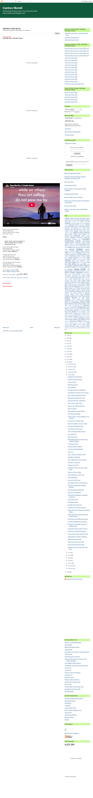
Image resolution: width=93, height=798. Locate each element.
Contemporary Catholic (73, 241)
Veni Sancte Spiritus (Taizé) (70, 194)
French (83, 255)
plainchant (67, 300)
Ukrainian (67, 324)
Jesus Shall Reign (72, 477)
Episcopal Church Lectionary (72, 656)
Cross (77, 244)
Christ (88, 234)
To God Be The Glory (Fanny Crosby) (77, 528)
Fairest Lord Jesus (73, 437)
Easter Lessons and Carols (79, 247)
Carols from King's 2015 (71, 58)
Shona (72, 314)
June (69, 555)
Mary (66, 285)
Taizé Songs (68, 684)
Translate (76, 111)
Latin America (67, 277)
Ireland (85, 267)
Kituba (69, 274)
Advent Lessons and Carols (78, 218)
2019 (68, 338)
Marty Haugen (86, 283)
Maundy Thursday (69, 286)
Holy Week (72, 264)
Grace (88, 259)
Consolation (86, 239)
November (71, 366)
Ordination (87, 294)
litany (83, 278)
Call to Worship (77, 229)
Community (68, 239)
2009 (68, 572)
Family (70, 252)
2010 (68, 362)
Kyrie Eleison (76, 274)
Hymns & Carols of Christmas (72, 672)
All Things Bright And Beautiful (76, 490)
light (80, 279)
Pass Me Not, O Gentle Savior (76, 421)
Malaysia (67, 283)
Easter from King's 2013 (71, 97)
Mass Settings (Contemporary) (77, 285)
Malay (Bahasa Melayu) (83, 282)
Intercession (68, 267)
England (71, 249)
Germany (75, 257)
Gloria (84, 257)
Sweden (71, 319)
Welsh (88, 326)
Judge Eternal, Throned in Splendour (77, 536)
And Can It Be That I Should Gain (76, 400)
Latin (88, 275)
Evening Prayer (79, 251)
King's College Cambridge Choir (73, 710)
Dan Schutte (82, 244)
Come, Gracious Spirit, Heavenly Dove (78, 534)
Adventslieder (68, 645)
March (70, 563)
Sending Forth (68, 313)
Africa (78, 219)
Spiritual (75, 316)
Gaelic (66, 257)
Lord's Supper (82, 280)
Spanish (70, 316)
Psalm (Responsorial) (80, 303)
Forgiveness (73, 255)
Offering (72, 294)
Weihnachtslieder (69, 691)
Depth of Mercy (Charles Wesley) (76, 411)
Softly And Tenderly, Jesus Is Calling (77, 423)
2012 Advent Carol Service (72, 37)
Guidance (82, 260)
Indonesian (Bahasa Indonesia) (81, 265)
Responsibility (73, 307)
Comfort (8, 277)
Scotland (88, 311)
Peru (79, 297)
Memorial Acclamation (85, 286)
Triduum (79, 321)
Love (88, 280)
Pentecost (74, 297)
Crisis (74, 244)
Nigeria (71, 292)
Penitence (67, 297)
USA (27, 277)
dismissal (88, 245)
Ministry (74, 288)
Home (31, 327)
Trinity (84, 321)
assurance (71, 224)
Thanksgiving (72, 321)
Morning (78, 289)
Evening (72, 251)
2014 (68, 351)
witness (75, 327)
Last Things (82, 275)
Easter (70, 247)
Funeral (88, 255)
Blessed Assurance (73, 384)
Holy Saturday (84, 262)
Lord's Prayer (73, 280)
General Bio (68, 128)
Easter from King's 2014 (71, 94)
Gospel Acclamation (81, 259)
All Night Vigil (75, 221)
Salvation (74, 311)
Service (84, 313)
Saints (69, 311)
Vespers (88, 324)
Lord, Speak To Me (73, 499)
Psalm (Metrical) (69, 303)
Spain (66, 316)
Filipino (80, 254)
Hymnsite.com (68, 675)
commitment (79, 237)
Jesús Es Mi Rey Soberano (75, 446)
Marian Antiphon (77, 283)
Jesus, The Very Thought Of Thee (77, 454)
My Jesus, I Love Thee (74, 462)
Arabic (77, 223)
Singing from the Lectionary (74, 579)
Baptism (88, 224)
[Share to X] (23, 274)
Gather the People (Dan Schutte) (72, 173)
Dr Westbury (68, 703)
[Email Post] (17, 274)
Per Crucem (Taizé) (68, 182)
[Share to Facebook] (25, 274)
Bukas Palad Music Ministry (72, 647)
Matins (88, 285)
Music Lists (84, 291)
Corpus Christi (86, 242)
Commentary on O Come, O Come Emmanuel (77, 652)
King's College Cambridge (74, 272)
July (69, 552)
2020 (68, 335)
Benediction (82, 226)
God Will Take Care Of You (75, 505)
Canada (67, 230)
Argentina (82, 223)
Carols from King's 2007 (71, 72)
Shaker (88, 313)
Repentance (86, 305)
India (66, 265)
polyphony (76, 300)
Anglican (67, 223)
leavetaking (82, 277)
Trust (24, 277)
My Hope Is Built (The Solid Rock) (77, 390)
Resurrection (82, 307)
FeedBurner (81, 156)
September (71, 372)
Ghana (80, 257)
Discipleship (82, 245)
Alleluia (82, 221)
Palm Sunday (78, 295)
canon (71, 230)
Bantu (84, 224)
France (79, 255)
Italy (65, 269)
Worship (83, 327)
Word (79, 327)
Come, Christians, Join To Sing (76, 475)
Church (83, 235)
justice (83, 270)
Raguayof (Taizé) (69, 717)
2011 (68, 359)
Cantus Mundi (12, 8)
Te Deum (87, 319)
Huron (88, 264)
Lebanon (67, 278)
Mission (73, 289)
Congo (79, 239)
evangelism (67, 251)
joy (80, 270)
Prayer (66, 302)
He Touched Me (72, 387)
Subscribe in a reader (70, 143)
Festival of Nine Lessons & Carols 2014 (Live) (77, 51)
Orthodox (67, 296)
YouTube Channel (69, 135)
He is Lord (70, 452)
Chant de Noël (68, 649)
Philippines (67, 299)
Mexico (70, 288)
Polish (72, 300)
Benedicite (76, 226)
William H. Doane (11, 271)
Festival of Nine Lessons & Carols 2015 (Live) (77, 48)
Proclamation (75, 302)
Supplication (81, 317)
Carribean (67, 232)
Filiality (76, 254)
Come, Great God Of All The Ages (77, 395)
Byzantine (67, 229)
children (75, 234)
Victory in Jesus (72, 382)
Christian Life (68, 235)
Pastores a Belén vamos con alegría (73, 197)
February (70, 565)
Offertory (77, 294)
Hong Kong (79, 264)
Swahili (66, 319)
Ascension (87, 223)
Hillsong (78, 262)
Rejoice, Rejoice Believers (75, 539)
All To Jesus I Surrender (74, 414)
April (69, 560)
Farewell (73, 252)
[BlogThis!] (21, 274)
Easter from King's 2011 (71, 102)
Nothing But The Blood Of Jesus (76, 398)
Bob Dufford (74, 227)
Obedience (67, 294)
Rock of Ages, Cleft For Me (75, 403)
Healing (74, 262)
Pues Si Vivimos (72, 408)
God (88, 257)
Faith (15, 277)
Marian (71, 283)
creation (67, 244)
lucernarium (68, 282)
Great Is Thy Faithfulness (74, 492)
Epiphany (87, 249)
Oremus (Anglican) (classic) (72, 679)
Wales (77, 326)
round (75, 308)
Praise (88, 300)
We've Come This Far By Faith (76, 542)
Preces (70, 302)
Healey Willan (68, 262)
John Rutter (76, 270)
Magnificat (73, 282)
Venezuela (79, 324)
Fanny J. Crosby (10, 270)
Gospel (74, 259)
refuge (70, 305)
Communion (86, 237)
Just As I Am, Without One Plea (76, 406)
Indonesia (69, 265)
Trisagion (76, 322)
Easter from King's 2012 (71, 99)
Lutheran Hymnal (69, 677)
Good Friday (68, 259)
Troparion (80, 322)
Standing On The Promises (75, 376)
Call (71, 229)
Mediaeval (77, 286)
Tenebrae (67, 321)
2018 (68, 341)
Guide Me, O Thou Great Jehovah (77, 507)
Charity (70, 234)
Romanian (71, 308)
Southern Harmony (85, 314)
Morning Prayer (85, 289)
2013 (68, 354)
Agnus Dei (68, 221)
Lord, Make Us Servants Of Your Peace (78, 392)
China (79, 234)
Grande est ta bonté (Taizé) (75, 379)
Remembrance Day (77, 305)
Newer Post (6, 327)
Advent (67, 218)
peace (88, 296)
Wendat (66, 327)
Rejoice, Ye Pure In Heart (74, 472)
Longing (67, 280)
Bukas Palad (86, 227)
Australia (77, 224)
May (69, 558)
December (71, 364)
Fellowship (78, 252)
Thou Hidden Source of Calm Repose (77, 482)
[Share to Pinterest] (26, 274)
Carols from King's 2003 (71, 74)
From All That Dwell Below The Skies (77, 521)
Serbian (80, 313)
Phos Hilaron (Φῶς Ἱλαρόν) (81, 299)
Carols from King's (84, 230)
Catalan (71, 232)
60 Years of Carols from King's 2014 (74, 84)
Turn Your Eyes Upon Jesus (75, 429)
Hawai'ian (88, 260)
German (70, 257)
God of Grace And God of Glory (76, 544)
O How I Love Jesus (73, 465)
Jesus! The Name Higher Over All (76, 431)
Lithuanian (87, 278)
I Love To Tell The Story (74, 480)
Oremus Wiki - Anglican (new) (72, 682)
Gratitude (68, 260)
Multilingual (78, 291)
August (70, 374)
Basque (66, 226)
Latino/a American (75, 277)
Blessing (87, 226)
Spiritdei (67, 719)
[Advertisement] (46, 22)
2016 (68, 346)
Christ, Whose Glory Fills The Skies (77, 459)
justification (87, 270)
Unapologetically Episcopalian (72, 689)
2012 (68, 356)
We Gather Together (73, 502)
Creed (70, 244)
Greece (73, 260)
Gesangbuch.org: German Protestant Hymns (76, 665)
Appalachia (73, 223)
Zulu (66, 329)
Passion (84, 296)
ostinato (72, 296)
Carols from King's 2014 (71, 60)
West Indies (71, 327)
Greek (77, 260)
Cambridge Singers (85, 229)
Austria (80, 224)
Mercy (66, 288)
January (70, 568)
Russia (80, 310)
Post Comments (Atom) (16, 330)
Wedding (84, 326)
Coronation (78, 242)
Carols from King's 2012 (71, 65)
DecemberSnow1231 (70, 701)
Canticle (76, 231)
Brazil (80, 227)
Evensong (87, 251)
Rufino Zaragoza (74, 310)
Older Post (57, 327)
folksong (67, 255)
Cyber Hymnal (68, 654)
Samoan (79, 311)
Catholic (75, 232)
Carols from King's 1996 (71, 79)
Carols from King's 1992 (71, 81)
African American (85, 220)
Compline (74, 239)
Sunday (75, 317)
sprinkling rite (81, 316)
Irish (89, 267)
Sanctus (83, 311)
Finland (84, 254)
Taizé (83, 319)
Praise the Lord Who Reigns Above (77, 531)
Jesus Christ (19, 277)
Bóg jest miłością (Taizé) (69, 185)
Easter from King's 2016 (69, 206)
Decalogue (76, 245)
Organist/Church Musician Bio (72, 131)
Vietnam (67, 326)
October (70, 369)
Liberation (75, 278)
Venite (83, 324)
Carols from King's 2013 (71, 62)
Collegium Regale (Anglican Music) (74, 698)
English (12, 277)
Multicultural (72, 291)
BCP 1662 (71, 226)
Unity (70, 324)
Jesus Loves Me (72, 434)
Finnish (88, 254)
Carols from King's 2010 (71, 69)
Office (82, 294)
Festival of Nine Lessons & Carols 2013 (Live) (77, 53)
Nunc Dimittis (78, 292)
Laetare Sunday (86, 274)
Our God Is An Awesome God (75, 426)
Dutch (66, 247)
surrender (87, 317)
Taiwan (79, 319)
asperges (67, 224)
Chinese (84, 234)
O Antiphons (86, 292)
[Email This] (20, 274)
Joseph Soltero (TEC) (70, 708)
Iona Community (79, 267)
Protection (83, 302)
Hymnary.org (68, 670)
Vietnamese (72, 326)
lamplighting (75, 275)
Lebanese (87, 277)
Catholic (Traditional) (84, 232)
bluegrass (67, 227)
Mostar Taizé (68, 712)
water (81, 326)
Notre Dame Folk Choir (71, 715)
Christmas (77, 235)
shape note (67, 314)
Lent (70, 279)
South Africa (77, 314)
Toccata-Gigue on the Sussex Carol (74, 686)
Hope (84, 264)
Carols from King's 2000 (71, 76)
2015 (68, 348)
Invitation (73, 267)
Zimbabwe (87, 327)
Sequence (75, 313)
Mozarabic (67, 291)
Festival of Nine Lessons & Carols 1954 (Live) (77, 55)
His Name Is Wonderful (74, 457)
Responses (67, 307)
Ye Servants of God (73, 444)
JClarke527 (68, 705)
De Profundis (71, 245)
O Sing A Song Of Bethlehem (75, 449)
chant (66, 234)
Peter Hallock (86, 297)
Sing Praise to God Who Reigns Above (78, 519)
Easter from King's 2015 (71, 92)
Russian (84, 310)
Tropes (84, 322)
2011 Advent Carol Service (72, 40)
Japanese (70, 269)
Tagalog (75, 319)
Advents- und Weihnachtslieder (73, 642)
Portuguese (82, 300)
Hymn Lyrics (68, 668)
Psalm (88, 302)
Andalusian (87, 221)
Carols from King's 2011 (71, 67)
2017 (68, 343)
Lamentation (68, 275)
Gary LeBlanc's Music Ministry (73, 663)
